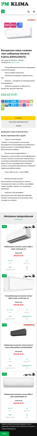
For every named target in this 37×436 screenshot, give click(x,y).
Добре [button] (5, 433)
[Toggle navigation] (3, 11)
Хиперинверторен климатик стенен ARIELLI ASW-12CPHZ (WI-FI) (18, 297)
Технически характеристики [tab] (18, 122)
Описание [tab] (18, 118)
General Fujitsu (15, 62)
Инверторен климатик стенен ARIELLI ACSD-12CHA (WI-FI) (18, 248)
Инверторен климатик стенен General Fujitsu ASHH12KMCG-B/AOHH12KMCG (18, 346)
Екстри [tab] (18, 126)
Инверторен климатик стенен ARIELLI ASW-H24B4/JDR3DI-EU (18, 395)
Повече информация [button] (9, 428)
